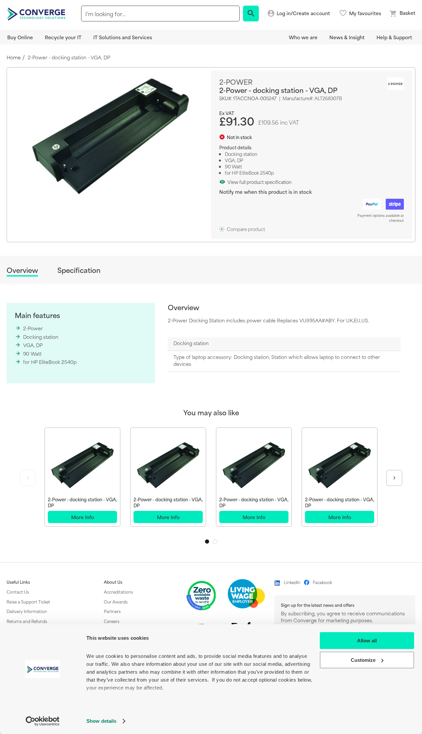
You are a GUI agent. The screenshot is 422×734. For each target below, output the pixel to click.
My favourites (365, 13)
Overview (22, 270)
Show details (101, 721)
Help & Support (394, 37)
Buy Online (20, 37)
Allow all (367, 640)
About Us (113, 582)
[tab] (22, 271)
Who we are (303, 37)
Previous (28, 478)
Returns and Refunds (27, 621)
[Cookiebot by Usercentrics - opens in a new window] (43, 721)
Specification (79, 270)
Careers (111, 621)
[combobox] (160, 13)
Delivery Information (27, 611)
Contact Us (18, 591)
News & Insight (347, 37)
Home (14, 57)
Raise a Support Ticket (28, 601)
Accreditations (118, 591)
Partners (112, 611)
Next (394, 478)
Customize (363, 660)
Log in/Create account (303, 13)
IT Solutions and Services (122, 37)
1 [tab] (207, 541)
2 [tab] (215, 541)
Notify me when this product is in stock (265, 191)
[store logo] (37, 13)
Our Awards (116, 601)
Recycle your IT (63, 37)
